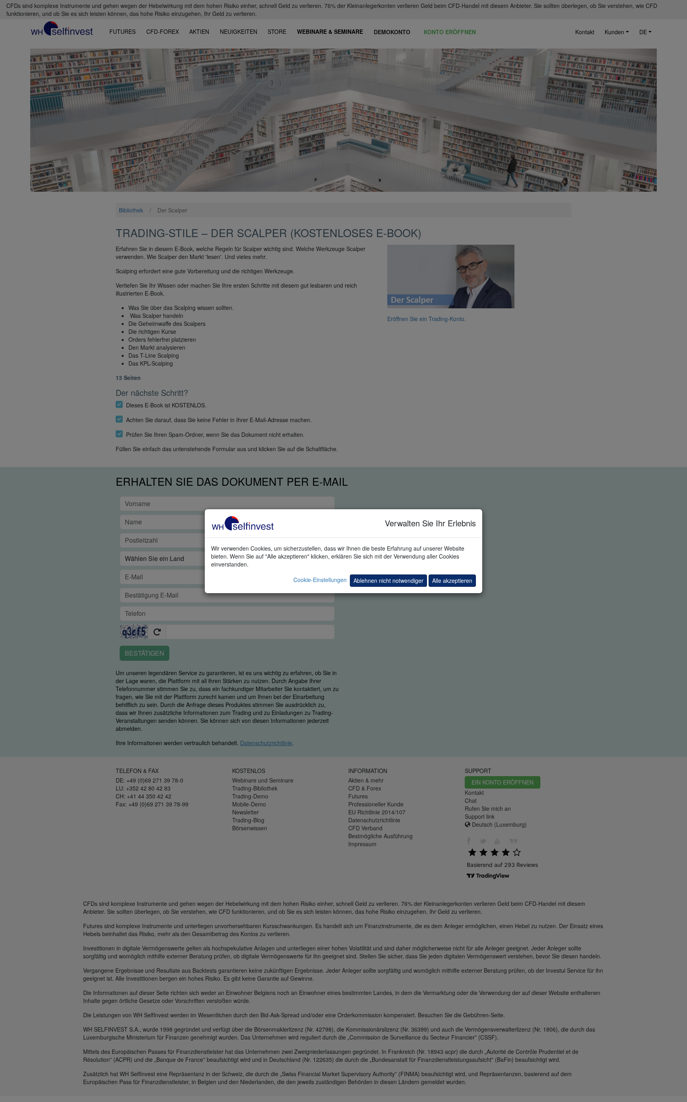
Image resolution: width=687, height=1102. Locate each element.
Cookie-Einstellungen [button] (320, 580)
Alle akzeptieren (452, 580)
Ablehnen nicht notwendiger (388, 580)
